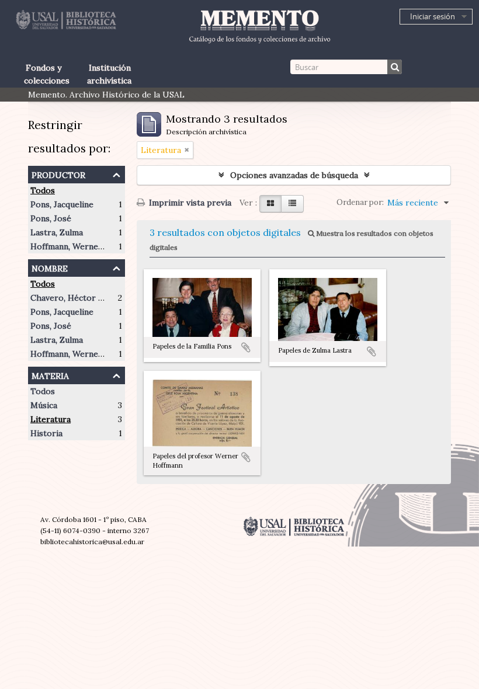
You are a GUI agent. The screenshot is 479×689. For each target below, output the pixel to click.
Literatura (50, 419)
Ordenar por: (360, 202)
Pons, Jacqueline (61, 204)
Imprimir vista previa (189, 202)
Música (43, 405)
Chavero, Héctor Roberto (80, 298)
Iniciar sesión (432, 16)
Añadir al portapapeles (246, 347)
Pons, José (50, 218)
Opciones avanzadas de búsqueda (294, 175)
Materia (50, 374)
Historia (46, 433)
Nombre (50, 267)
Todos (42, 190)
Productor (58, 173)
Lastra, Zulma (56, 232)
